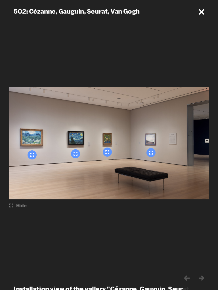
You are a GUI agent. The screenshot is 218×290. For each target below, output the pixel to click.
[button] (201, 12)
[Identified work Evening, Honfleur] (151, 152)
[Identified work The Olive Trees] (32, 155)
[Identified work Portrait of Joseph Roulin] (107, 152)
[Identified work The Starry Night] (75, 154)
